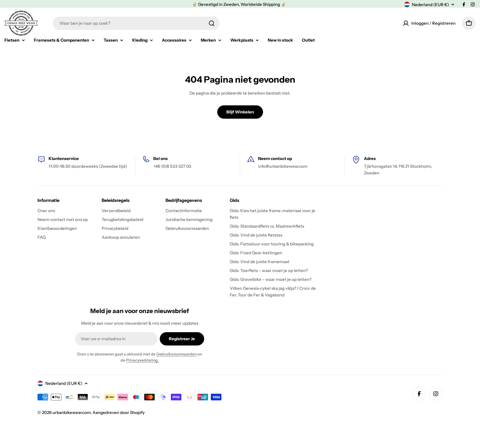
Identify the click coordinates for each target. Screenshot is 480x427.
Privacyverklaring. (142, 360)
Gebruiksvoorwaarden (176, 354)
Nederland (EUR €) (430, 4)
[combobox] (136, 23)
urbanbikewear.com (71, 412)
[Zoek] (211, 23)
